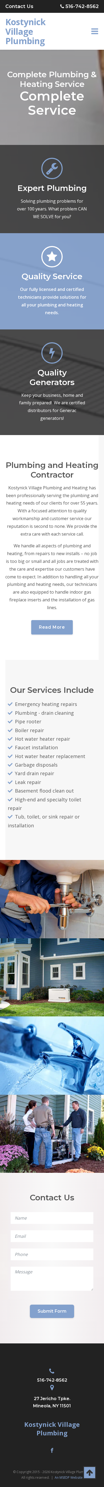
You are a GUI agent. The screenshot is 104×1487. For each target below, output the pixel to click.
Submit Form (52, 1311)
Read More (52, 627)
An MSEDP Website (69, 1477)
